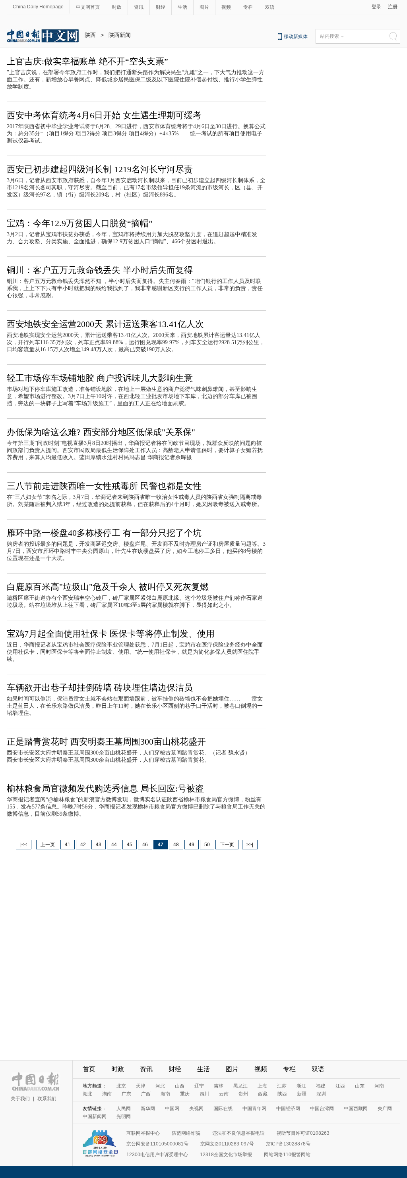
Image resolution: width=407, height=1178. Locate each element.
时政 (117, 7)
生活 (182, 7)
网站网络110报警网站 (287, 1154)
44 (114, 844)
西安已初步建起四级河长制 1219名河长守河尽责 (100, 169)
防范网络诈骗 (186, 1133)
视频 (226, 7)
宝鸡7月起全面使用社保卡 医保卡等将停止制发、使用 (111, 634)
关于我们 (20, 1098)
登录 (376, 7)
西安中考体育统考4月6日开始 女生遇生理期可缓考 (104, 115)
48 (176, 844)
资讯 (138, 7)
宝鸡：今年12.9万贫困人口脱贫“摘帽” (80, 223)
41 (67, 844)
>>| (249, 844)
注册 (392, 7)
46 (145, 844)
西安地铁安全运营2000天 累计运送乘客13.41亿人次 (105, 324)
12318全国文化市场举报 (226, 1154)
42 (83, 844)
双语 (270, 7)
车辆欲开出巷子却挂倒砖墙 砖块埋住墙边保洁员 (100, 688)
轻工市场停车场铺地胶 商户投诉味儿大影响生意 (100, 378)
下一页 (227, 844)
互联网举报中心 (143, 1133)
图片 (204, 7)
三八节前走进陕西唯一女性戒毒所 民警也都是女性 (104, 486)
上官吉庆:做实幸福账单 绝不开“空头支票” (87, 61)
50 (207, 844)
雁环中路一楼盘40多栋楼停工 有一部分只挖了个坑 (104, 533)
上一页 (48, 844)
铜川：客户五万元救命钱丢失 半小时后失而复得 (100, 270)
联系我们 (46, 1098)
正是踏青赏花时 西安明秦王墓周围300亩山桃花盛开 (106, 742)
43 (98, 844)
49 (191, 844)
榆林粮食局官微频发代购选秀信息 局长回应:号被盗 (105, 788)
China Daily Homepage (38, 7)
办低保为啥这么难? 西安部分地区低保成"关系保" (101, 432)
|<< (23, 844)
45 (129, 844)
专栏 (248, 7)
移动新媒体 (296, 36)
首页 (89, 1069)
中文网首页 (88, 7)
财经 (160, 7)
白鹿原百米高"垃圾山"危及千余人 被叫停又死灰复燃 (108, 587)
